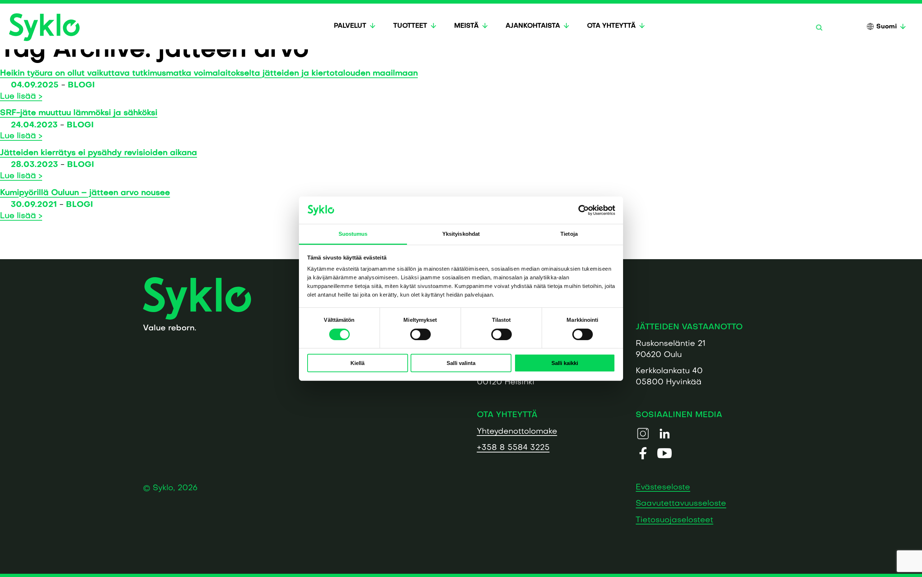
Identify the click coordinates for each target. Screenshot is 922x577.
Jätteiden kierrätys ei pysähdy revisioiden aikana (98, 153)
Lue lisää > (21, 96)
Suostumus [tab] (353, 234)
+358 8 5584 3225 (513, 448)
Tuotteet (410, 26)
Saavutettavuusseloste (681, 504)
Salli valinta (461, 363)
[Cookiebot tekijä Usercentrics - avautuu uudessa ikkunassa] (583, 210)
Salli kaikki (564, 363)
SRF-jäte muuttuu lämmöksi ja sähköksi (78, 113)
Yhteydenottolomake (517, 431)
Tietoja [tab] (569, 234)
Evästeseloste (663, 487)
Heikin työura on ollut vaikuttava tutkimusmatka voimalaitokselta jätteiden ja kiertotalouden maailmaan (209, 73)
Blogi (81, 85)
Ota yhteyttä (611, 26)
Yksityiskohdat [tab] (461, 234)
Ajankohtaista (533, 26)
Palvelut (350, 26)
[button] (819, 27)
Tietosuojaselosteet (674, 520)
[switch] (420, 334)
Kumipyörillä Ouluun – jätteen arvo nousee (85, 193)
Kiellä (357, 363)
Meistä (466, 26)
